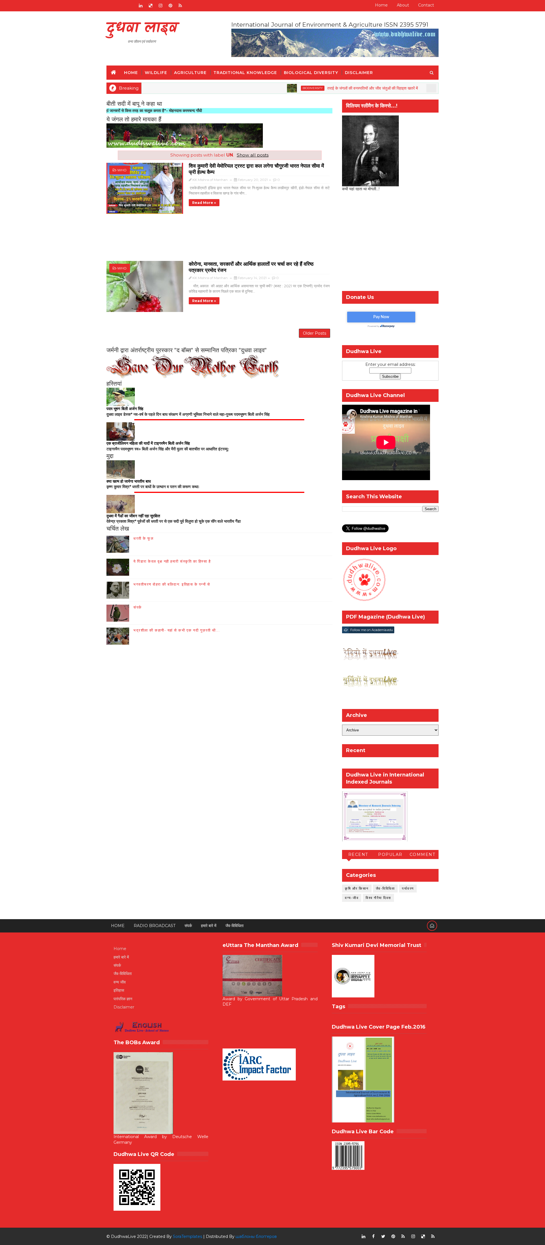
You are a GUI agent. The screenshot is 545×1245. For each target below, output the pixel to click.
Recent (358, 854)
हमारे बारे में (208, 925)
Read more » (204, 203)
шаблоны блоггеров (256, 1236)
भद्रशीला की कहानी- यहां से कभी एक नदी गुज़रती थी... (176, 630)
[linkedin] (140, 5)
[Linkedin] (120, 5)
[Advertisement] (219, 240)
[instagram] (160, 5)
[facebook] (373, 1236)
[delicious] (150, 5)
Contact (426, 5)
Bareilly (414, 88)
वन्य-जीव (352, 898)
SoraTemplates (187, 1236)
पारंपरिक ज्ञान (123, 998)
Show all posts (253, 155)
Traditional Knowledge (245, 72)
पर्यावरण (408, 888)
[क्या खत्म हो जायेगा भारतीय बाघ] (120, 469)
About (403, 5)
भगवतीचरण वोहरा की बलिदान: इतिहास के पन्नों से (171, 584)
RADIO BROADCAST (154, 925)
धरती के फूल (143, 538)
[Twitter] (130, 5)
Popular (390, 854)
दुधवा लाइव (141, 28)
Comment (422, 854)
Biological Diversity (311, 72)
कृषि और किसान (357, 888)
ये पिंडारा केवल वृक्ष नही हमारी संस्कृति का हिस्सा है (172, 561)
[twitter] (383, 1236)
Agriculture (190, 72)
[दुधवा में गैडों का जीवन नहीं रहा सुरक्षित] (120, 503)
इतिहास (119, 990)
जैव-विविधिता (385, 888)
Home (381, 5)
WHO (122, 170)
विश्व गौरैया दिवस (378, 898)
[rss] (180, 5)
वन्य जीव (120, 982)
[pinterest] (170, 5)
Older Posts (314, 333)
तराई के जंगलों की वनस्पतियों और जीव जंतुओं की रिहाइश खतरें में (337, 88)
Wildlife (156, 72)
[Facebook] (110, 5)
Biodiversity (278, 88)
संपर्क (137, 607)
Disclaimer (359, 72)
